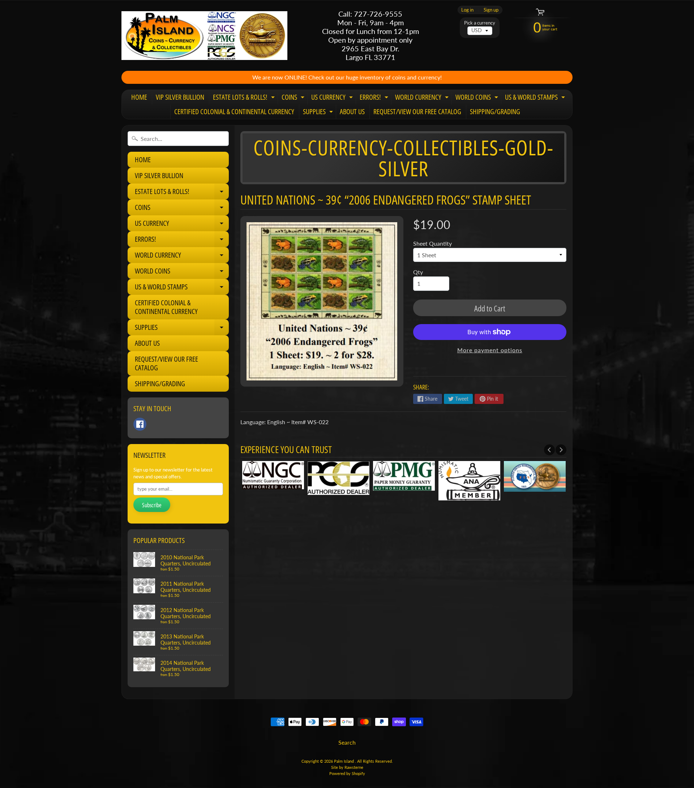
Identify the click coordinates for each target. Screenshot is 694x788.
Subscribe (152, 505)
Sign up (491, 10)
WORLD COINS (477, 98)
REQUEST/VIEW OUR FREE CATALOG (417, 111)
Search (347, 742)
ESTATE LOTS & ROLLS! (245, 98)
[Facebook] (139, 424)
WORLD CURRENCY (422, 98)
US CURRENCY (333, 98)
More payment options (489, 349)
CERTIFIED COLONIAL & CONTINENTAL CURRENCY (234, 111)
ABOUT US (352, 111)
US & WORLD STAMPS (536, 98)
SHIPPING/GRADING (495, 111)
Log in (467, 10)
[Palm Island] (204, 35)
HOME (139, 97)
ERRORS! (375, 98)
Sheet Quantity (432, 243)
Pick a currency (479, 23)
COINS (294, 98)
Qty (418, 271)
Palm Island (344, 761)
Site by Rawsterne (347, 767)
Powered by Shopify (347, 773)
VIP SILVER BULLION (180, 97)
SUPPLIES (319, 113)
